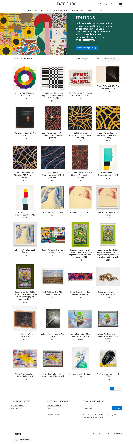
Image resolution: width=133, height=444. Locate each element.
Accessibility (117, 434)
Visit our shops (16, 409)
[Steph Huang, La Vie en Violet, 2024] (25, 319)
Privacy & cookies (99, 434)
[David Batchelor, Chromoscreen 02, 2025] (25, 197)
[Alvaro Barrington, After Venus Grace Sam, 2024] (80, 319)
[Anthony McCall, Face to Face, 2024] (52, 319)
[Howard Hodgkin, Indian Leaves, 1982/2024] (80, 277)
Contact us (50, 409)
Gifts (90, 10)
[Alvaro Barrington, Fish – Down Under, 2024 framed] (52, 359)
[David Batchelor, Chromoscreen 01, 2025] (108, 158)
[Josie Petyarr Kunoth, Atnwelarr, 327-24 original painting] (25, 158)
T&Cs (109, 434)
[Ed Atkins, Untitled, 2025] (52, 197)
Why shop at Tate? (17, 405)
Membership (99, 10)
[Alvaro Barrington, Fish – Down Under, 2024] (25, 359)
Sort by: (78, 58)
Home (83, 10)
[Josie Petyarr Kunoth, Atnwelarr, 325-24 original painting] (52, 158)
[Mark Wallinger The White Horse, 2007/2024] (52, 277)
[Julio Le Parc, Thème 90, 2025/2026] (25, 78)
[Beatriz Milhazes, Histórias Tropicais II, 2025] (52, 235)
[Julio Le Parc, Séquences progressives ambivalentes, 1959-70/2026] (52, 78)
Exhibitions (33, 10)
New (42, 10)
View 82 (29, 58)
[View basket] (120, 3)
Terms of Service (94, 417)
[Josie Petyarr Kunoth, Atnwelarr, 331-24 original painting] (108, 118)
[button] (112, 4)
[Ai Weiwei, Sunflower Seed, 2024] (108, 359)
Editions (58, 10)
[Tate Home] (26, 434)
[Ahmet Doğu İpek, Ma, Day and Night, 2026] (108, 75)
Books (66, 10)
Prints (49, 10)
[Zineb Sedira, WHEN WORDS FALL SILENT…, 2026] (80, 78)
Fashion (75, 10)
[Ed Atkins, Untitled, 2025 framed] (108, 197)
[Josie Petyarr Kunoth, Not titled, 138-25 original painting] (52, 118)
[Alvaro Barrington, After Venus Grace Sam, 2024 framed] (108, 319)
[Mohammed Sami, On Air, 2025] (25, 118)
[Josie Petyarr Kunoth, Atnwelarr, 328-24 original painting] (80, 118)
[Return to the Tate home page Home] (66, 4)
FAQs (49, 412)
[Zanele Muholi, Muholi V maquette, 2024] (108, 277)
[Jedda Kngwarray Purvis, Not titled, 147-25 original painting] (80, 158)
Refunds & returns (53, 415)
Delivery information (54, 405)
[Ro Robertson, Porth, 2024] (80, 359)
